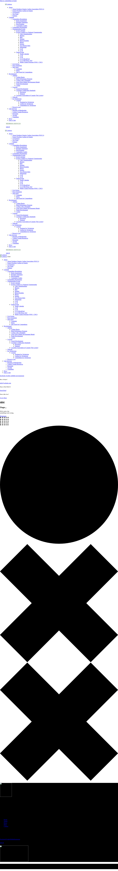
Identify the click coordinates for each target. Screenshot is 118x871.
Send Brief (3, 390)
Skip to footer (13, 1)
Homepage (3, 416)
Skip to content (4, 1)
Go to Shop (3, 398)
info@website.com (5, 383)
